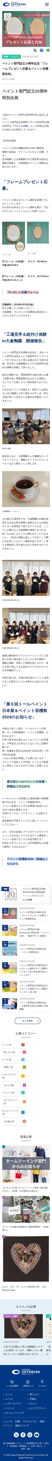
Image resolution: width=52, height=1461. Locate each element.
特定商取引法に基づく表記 (37, 1443)
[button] (28, 1021)
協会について (22, 1425)
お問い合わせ (36, 1446)
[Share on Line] (46, 51)
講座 (42, 1421)
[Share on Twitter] (35, 51)
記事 (17, 1421)
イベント (7, 1425)
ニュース (7, 1421)
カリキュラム (30, 1421)
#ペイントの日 (8, 79)
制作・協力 (26, 1449)
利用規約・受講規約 (18, 1446)
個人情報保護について (12, 1443)
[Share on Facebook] (40, 51)
